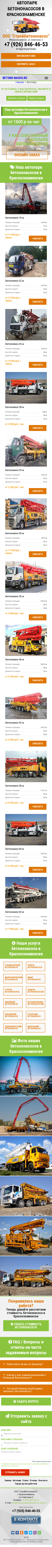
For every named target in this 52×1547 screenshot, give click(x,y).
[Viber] (35, 1532)
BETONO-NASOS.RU (15, 78)
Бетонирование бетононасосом (36, 1003)
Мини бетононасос (34, 978)
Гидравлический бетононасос (13, 1027)
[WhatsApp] (39, 1532)
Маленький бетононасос (34, 1027)
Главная (8, 1480)
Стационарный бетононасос (12, 966)
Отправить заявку (15, 1472)
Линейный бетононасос (11, 1003)
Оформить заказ (26, 64)
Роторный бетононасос (34, 1015)
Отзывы (33, 1480)
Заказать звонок (16, 98)
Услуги (25, 1480)
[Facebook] (17, 1532)
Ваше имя (6, 1430)
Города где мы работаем (26, 1484)
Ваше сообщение (9, 1449)
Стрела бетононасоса (12, 991)
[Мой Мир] (26, 1532)
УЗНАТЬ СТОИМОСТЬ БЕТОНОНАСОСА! (27, 1325)
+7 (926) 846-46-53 (26, 44)
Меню (46, 76)
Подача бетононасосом (36, 991)
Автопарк (17, 1480)
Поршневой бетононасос (11, 1015)
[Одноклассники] (21, 1532)
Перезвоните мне (26, 56)
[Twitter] (30, 1532)
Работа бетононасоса (35, 966)
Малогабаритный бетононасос (13, 978)
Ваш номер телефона (11, 1439)
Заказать (37, 238)
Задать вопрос (36, 98)
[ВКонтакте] (12, 1532)
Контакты (43, 1480)
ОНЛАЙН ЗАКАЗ (27, 155)
